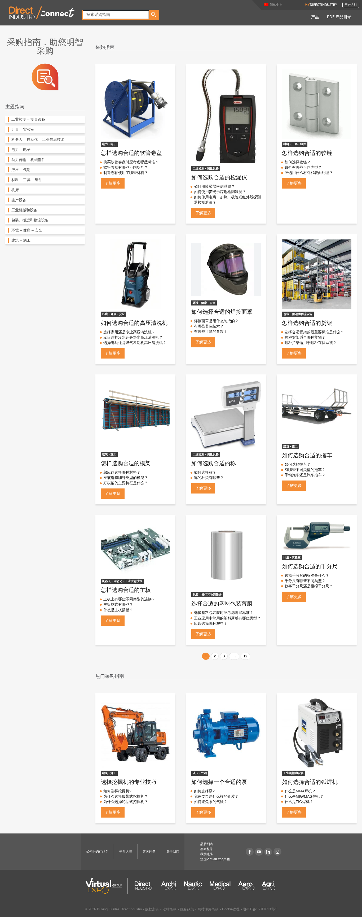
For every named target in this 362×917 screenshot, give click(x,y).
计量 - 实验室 (292, 557)
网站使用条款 (208, 909)
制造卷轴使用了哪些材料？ (125, 173)
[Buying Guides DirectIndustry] (45, 76)
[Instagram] (277, 852)
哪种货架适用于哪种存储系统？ (311, 342)
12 (245, 656)
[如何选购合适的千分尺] (316, 536)
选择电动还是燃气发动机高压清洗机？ (134, 342)
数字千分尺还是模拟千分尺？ (309, 586)
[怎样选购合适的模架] (135, 414)
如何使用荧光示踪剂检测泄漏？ (220, 192)
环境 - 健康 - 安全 (113, 314)
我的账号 (206, 854)
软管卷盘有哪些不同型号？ (125, 167)
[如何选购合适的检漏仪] (226, 116)
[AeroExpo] (246, 885)
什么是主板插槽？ (118, 610)
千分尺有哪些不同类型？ (305, 581)
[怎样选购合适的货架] (316, 273)
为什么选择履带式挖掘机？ (125, 796)
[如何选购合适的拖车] (316, 410)
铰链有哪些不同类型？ (303, 167)
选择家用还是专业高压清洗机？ (129, 332)
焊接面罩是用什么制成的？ (216, 321)
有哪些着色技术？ (209, 326)
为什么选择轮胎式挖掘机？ (125, 802)
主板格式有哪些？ (118, 604)
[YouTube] (259, 852)
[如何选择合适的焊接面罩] (226, 268)
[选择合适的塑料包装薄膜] (226, 554)
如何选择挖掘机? (117, 791)
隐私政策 (187, 909)
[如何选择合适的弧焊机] (316, 733)
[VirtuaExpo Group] (107, 886)
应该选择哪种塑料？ (210, 623)
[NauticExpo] (193, 885)
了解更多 (113, 183)
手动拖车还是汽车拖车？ (305, 475)
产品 (315, 17)
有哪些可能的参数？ (210, 331)
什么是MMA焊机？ (300, 791)
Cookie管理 (231, 909)
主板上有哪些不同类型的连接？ (129, 599)
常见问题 (149, 851)
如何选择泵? (204, 791)
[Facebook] (250, 852)
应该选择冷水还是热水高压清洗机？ (133, 337)
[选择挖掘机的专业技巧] (135, 733)
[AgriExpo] (268, 885)
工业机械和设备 (293, 773)
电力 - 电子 (109, 144)
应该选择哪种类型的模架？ (125, 477)
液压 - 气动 (200, 773)
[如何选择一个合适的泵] (226, 733)
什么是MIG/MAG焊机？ (304, 796)
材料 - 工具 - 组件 (294, 144)
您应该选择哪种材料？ (121, 472)
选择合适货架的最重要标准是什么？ (314, 332)
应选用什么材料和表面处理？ (309, 173)
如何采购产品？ (97, 851)
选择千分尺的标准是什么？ (307, 575)
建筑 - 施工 (109, 454)
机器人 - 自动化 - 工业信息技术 (122, 581)
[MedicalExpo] (220, 885)
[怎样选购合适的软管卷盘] (135, 103)
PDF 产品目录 (339, 17)
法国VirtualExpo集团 (215, 859)
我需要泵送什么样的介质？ (216, 796)
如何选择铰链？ (298, 162)
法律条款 (169, 909)
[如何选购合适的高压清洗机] (135, 273)
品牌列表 (206, 844)
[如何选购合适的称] (226, 414)
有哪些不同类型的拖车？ (305, 470)
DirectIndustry (321, 5)
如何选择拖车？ (298, 464)
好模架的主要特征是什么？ (125, 483)
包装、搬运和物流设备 (297, 314)
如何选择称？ (205, 472)
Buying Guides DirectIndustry (119, 909)
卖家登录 (206, 849)
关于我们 (172, 851)
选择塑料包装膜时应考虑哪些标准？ (223, 612)
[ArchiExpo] (169, 885)
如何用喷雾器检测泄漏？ (214, 186)
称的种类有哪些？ (209, 477)
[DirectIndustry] (42, 12)
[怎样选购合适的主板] (135, 547)
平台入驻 (351, 5)
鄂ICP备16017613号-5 (260, 909)
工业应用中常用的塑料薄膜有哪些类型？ (227, 618)
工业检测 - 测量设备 (206, 168)
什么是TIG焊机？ (299, 802)
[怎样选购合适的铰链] (316, 103)
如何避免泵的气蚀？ (210, 802)
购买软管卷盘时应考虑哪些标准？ (131, 162)
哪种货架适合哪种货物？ (305, 337)
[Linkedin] (268, 852)
